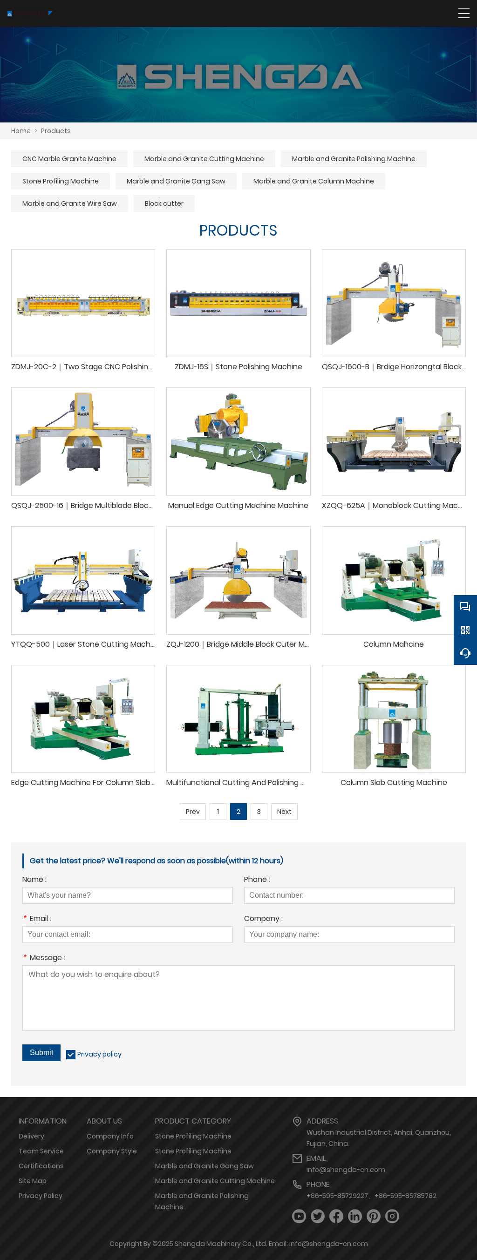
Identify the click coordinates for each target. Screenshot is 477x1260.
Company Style (112, 1151)
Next (284, 811)
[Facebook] (336, 1216)
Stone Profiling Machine (60, 181)
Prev (193, 811)
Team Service (41, 1151)
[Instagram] (392, 1216)
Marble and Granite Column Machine (313, 181)
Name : (34, 880)
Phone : (257, 880)
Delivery (31, 1136)
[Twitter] (317, 1216)
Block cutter (164, 203)
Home (21, 130)
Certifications (41, 1166)
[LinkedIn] (355, 1216)
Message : (43, 958)
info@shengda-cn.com (346, 1169)
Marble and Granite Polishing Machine (354, 158)
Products (56, 130)
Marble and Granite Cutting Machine (204, 158)
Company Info (110, 1136)
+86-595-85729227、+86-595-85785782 (371, 1195)
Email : (36, 919)
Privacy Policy (40, 1195)
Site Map (33, 1180)
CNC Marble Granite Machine (69, 158)
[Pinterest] (373, 1216)
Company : (263, 919)
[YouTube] (299, 1216)
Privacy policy (99, 1054)
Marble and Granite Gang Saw (176, 181)
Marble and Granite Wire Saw (69, 203)
